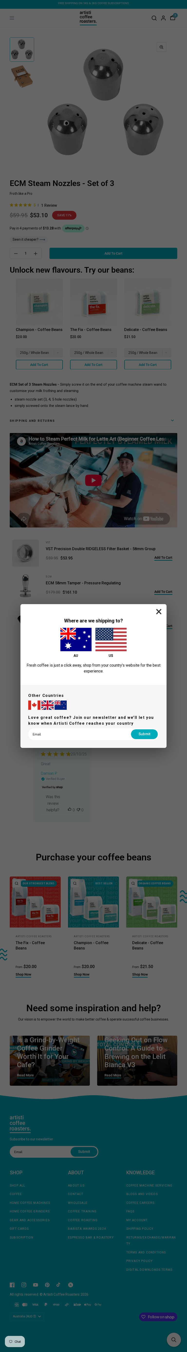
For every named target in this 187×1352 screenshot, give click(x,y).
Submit (144, 734)
